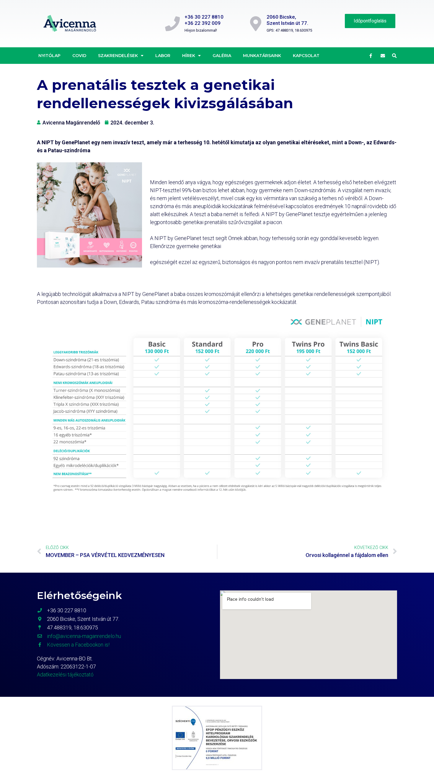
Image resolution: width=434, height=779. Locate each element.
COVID (79, 55)
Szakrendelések (118, 55)
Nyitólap (49, 55)
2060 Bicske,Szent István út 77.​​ (287, 20)
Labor (162, 55)
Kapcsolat (306, 55)
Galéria (222, 55)
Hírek (188, 55)
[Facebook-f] (370, 55)
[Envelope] (382, 55)
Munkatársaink (262, 55)
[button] (394, 56)
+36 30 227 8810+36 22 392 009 (204, 20)
